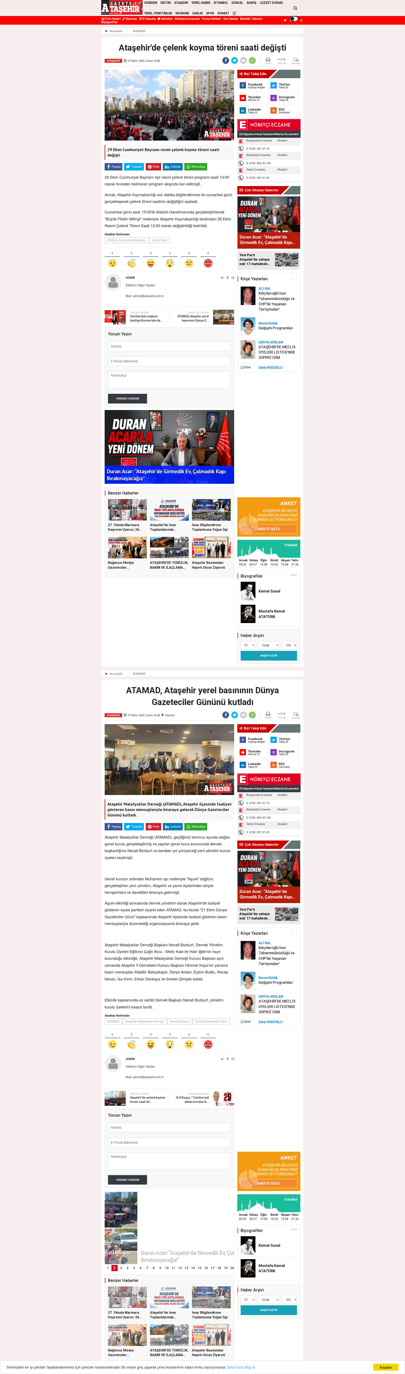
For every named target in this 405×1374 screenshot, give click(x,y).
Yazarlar (131, 18)
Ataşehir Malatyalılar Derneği (145, 1021)
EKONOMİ (182, 13)
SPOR (210, 13)
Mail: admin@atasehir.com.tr (145, 296)
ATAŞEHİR (139, 31)
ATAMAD (113, 1021)
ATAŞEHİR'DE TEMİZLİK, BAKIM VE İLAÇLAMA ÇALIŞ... (169, 567)
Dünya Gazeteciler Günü (211, 1021)
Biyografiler (109, 22)
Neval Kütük (268, 323)
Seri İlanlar (230, 18)
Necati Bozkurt (179, 1021)
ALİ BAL (265, 289)
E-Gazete (149, 18)
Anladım (385, 1367)
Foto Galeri (112, 18)
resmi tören (159, 240)
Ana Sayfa (115, 31)
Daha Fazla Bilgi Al (241, 1367)
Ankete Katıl (268, 529)
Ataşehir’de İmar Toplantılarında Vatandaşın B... (163, 529)
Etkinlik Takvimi (251, 18)
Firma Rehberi (211, 18)
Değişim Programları (276, 328)
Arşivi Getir (268, 655)
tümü (294, 575)
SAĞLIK (197, 13)
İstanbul (170, 715)
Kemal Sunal (269, 591)
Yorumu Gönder (127, 398)
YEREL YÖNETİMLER (158, 13)
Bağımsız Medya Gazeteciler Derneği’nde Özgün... (124, 567)
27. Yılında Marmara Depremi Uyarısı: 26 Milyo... (123, 529)
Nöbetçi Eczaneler (187, 18)
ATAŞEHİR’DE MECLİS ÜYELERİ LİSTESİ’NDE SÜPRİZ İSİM (277, 352)
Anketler (167, 18)
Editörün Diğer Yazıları (140, 285)
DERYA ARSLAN (271, 342)
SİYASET (223, 13)
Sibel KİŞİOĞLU (271, 368)
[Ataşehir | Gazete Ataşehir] (122, 7)
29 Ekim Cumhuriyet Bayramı (126, 240)
